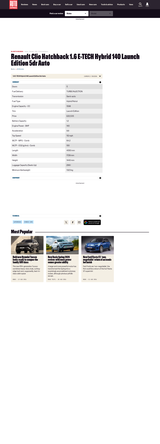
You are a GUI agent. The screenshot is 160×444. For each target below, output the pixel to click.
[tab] (57, 82)
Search (140, 6)
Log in (147, 6)
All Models (20, 69)
